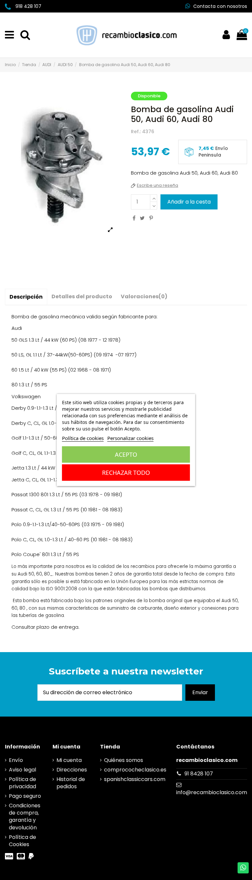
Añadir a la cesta (189, 202)
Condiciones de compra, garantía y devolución (24, 816)
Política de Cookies (22, 841)
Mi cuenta (69, 760)
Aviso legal (22, 769)
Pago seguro (25, 796)
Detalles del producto (82, 296)
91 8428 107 (198, 773)
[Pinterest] (151, 218)
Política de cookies (83, 438)
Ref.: (136, 132)
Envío (16, 760)
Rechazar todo (126, 473)
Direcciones (71, 769)
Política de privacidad (22, 783)
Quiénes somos (123, 760)
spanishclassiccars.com (134, 779)
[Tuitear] (142, 218)
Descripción (26, 297)
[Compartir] (134, 218)
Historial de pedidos (70, 783)
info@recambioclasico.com (211, 792)
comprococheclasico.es (135, 769)
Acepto (126, 454)
